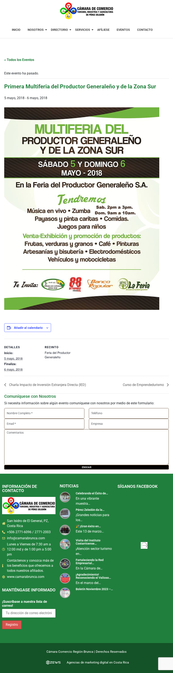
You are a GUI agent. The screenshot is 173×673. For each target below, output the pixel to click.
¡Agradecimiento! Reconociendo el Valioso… (93, 576)
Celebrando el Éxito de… (92, 493)
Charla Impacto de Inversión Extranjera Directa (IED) (47, 385)
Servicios (82, 29)
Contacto (145, 29)
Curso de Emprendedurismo (144, 385)
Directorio (59, 29)
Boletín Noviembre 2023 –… (94, 589)
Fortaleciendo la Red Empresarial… (90, 561)
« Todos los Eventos (19, 60)
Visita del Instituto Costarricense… (88, 542)
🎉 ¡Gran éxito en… (88, 526)
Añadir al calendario (28, 327)
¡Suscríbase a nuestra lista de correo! (24, 604)
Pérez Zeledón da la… (90, 509)
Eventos (123, 29)
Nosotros (36, 29)
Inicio (16, 29)
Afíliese (103, 29)
